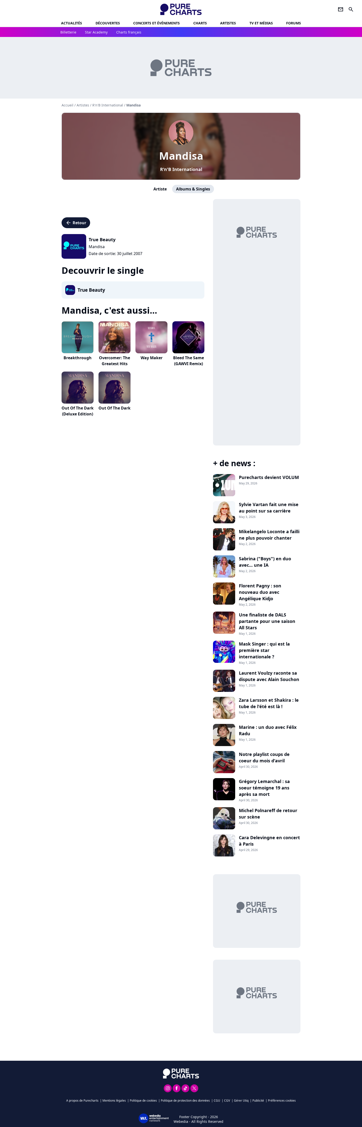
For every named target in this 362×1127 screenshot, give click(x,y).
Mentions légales (114, 1100)
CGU (217, 1100)
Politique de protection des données (185, 1100)
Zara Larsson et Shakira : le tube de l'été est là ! (269, 703)
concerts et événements (156, 23)
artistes (228, 23)
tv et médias (261, 23)
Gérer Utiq (241, 1100)
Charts (200, 23)
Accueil (67, 105)
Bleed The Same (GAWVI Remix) (188, 360)
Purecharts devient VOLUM (269, 477)
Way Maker (152, 357)
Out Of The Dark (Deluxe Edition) (78, 411)
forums (293, 23)
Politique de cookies (143, 1100)
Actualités (71, 23)
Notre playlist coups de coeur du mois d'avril (264, 757)
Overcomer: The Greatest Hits (114, 360)
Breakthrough (78, 357)
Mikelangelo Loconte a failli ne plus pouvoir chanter (269, 535)
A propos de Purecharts (82, 1100)
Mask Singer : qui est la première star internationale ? (264, 650)
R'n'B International (181, 169)
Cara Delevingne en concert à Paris (269, 841)
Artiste (160, 189)
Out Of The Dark (115, 408)
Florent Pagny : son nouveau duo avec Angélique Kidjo (260, 592)
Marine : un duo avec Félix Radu (267, 730)
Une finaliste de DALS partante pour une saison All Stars (267, 621)
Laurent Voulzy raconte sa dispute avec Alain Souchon (269, 676)
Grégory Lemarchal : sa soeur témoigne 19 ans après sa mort (264, 787)
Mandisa (181, 156)
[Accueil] (181, 9)
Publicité (258, 1100)
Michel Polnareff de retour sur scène (268, 813)
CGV (227, 1100)
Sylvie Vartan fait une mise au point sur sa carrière (268, 507)
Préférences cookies (282, 1100)
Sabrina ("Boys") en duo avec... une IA (265, 562)
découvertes (108, 23)
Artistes (83, 105)
